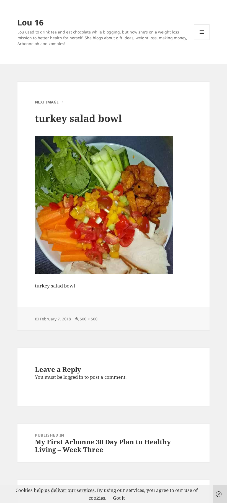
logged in (73, 377)
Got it (119, 498)
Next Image (47, 102)
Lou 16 (30, 22)
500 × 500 (88, 318)
